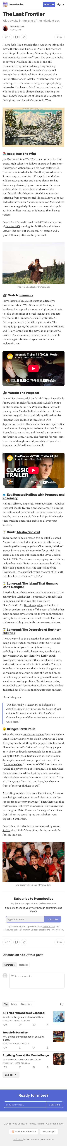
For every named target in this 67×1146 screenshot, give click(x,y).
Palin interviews (13, 764)
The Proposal (29, 393)
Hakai (27, 605)
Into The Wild (26, 154)
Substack (18, 1139)
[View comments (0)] (16, 37)
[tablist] (15, 965)
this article (24, 793)
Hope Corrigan (17, 27)
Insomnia (26, 295)
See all (9, 1074)
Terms (41, 1123)
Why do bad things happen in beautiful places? (23, 1038)
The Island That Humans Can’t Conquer (30, 585)
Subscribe (49, 4)
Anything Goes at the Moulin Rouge (25, 1055)
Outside (22, 643)
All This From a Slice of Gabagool (23, 1012)
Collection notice (55, 1123)
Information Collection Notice (32, 929)
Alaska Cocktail (28, 532)
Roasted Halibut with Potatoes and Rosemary (33, 496)
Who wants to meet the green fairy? (21, 1059)
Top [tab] (6, 1004)
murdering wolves (33, 735)
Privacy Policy (57, 929)
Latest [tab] (14, 1004)
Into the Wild (12, 226)
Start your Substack (25, 1131)
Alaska (6, 542)
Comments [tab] (9, 964)
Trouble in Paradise (15, 1032)
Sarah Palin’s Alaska (47, 806)
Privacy (32, 1123)
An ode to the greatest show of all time (23, 1017)
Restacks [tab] (23, 964)
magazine (37, 605)
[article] (33, 1019)
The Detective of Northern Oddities (31, 631)
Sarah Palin (27, 729)
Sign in (60, 4)
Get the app (49, 1131)
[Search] (61, 1004)
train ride (41, 70)
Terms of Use (49, 926)
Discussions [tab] (26, 1004)
